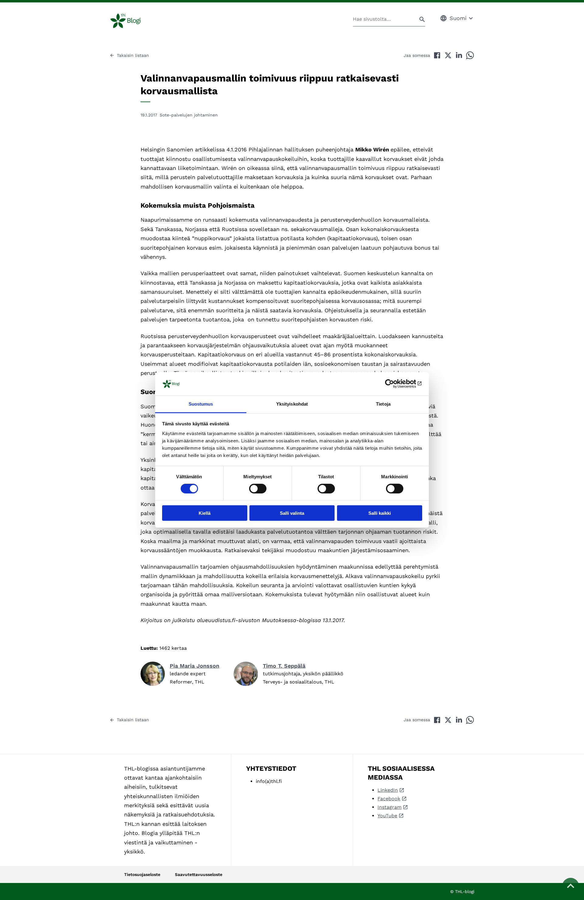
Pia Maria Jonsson (194, 666)
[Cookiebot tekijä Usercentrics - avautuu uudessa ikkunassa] (395, 383)
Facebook (388, 798)
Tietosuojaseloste (142, 874)
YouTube (387, 816)
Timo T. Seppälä (284, 666)
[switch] (257, 488)
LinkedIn (387, 790)
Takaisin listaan (133, 55)
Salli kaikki (379, 512)
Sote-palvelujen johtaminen (189, 114)
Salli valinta (292, 512)
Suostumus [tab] (201, 404)
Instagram (389, 807)
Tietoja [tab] (383, 404)
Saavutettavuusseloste (198, 874)
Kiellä (204, 512)
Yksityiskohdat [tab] (292, 404)
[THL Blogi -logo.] (132, 20)
